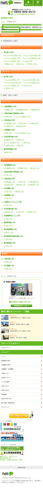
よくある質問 (5, 382)
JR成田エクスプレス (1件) (13, 202)
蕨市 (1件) (20, 64)
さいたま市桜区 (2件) (32, 82)
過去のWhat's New (6, 398)
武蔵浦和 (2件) (10, 168)
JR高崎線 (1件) (9, 195)
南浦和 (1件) (23, 168)
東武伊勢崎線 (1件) (10, 149)
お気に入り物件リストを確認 (21, 414)
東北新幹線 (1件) (9, 243)
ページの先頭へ (21, 467)
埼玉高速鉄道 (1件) (10, 229)
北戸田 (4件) (9, 185)
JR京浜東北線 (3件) (10, 209)
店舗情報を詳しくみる (21, 305)
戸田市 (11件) (32, 64)
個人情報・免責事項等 (8, 403)
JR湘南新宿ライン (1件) (12, 215)
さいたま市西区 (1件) (12, 80)
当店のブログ (5, 386)
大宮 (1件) (8, 175)
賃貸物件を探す (6, 360)
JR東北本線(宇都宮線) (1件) (13, 172)
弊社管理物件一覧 (5, 458)
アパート (5, 72)
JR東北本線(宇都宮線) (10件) (14, 113)
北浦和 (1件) (32, 212)
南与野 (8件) (21, 126)
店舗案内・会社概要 (7, 369)
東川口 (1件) (35, 168)
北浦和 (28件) (9, 145)
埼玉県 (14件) (8, 76)
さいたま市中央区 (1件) (13, 82)
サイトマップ (5, 407)
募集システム (4, 456)
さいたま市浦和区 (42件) (32, 58)
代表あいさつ (5, 373)
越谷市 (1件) (9, 64)
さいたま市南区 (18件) (13, 61)
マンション (6, 47)
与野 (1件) (26, 142)
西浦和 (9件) (9, 110)
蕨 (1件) (20, 145)
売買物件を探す (6, 365)
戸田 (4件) (23, 123)
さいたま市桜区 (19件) (13, 58)
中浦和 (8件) (9, 126)
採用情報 (4, 394)
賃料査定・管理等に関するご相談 (19, 323)
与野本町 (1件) (34, 185)
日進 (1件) (8, 262)
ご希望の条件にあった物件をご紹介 (20, 317)
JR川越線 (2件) (9, 188)
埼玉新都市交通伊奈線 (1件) (13, 236)
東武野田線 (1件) (9, 222)
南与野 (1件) (21, 185)
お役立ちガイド (6, 377)
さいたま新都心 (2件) (23, 116)
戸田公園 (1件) (34, 182)
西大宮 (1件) (20, 191)
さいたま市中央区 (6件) (33, 55)
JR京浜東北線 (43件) (11, 136)
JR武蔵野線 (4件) (10, 165)
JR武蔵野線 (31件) (10, 106)
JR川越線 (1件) (9, 265)
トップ (3, 356)
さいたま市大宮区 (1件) (13, 55)
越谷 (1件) (8, 152)
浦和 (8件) (8, 116)
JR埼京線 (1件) (9, 259)
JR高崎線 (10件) (9, 130)
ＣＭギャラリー (6, 348)
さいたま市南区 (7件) (12, 85)
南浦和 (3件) (36, 110)
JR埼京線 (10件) (9, 178)
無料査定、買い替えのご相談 (18, 336)
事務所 (5, 254)
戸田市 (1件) (9, 88)
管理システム (13, 456)
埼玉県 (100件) (9, 52)
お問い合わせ (5, 390)
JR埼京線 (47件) (9, 120)
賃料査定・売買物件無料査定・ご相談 (11, 459)
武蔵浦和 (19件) (22, 110)
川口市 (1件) (28, 61)
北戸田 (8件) (34, 123)
